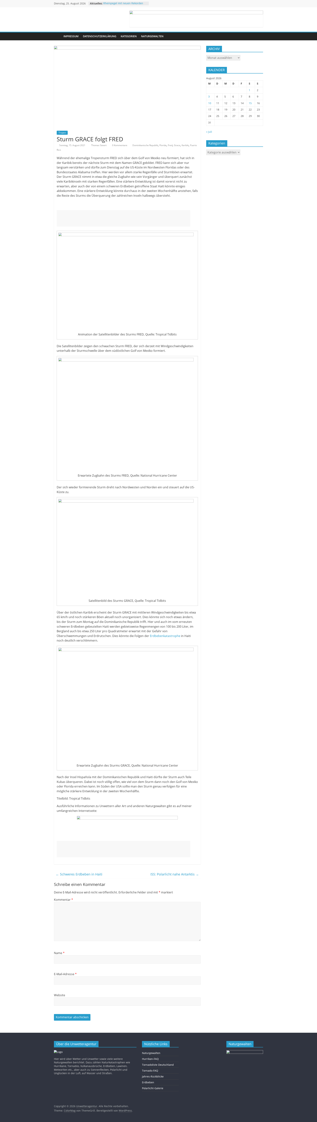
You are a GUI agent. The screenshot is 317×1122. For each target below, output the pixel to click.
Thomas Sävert (99, 145)
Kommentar (63, 900)
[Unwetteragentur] (57, 36)
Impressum (71, 36)
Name (59, 953)
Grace (177, 145)
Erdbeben (148, 1082)
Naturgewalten (152, 36)
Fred (170, 145)
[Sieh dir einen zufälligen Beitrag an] (259, 36)
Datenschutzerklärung (99, 36)
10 (209, 103)
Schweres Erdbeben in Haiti (79, 874)
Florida (162, 145)
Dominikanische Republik (145, 145)
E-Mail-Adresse (65, 974)
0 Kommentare (119, 145)
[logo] (58, 1052)
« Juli (209, 131)
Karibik (185, 145)
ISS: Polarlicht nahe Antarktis (174, 874)
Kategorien (129, 36)
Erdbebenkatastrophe (165, 636)
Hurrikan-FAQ (150, 1059)
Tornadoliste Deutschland (158, 1064)
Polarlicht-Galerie (152, 1088)
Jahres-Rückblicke (153, 1076)
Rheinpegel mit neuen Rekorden (123, 3)
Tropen (62, 132)
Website (59, 995)
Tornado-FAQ (150, 1070)
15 (250, 103)
